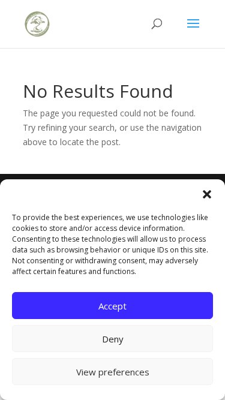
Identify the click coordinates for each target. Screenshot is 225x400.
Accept (112, 306)
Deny (113, 339)
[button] (207, 194)
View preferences (112, 372)
